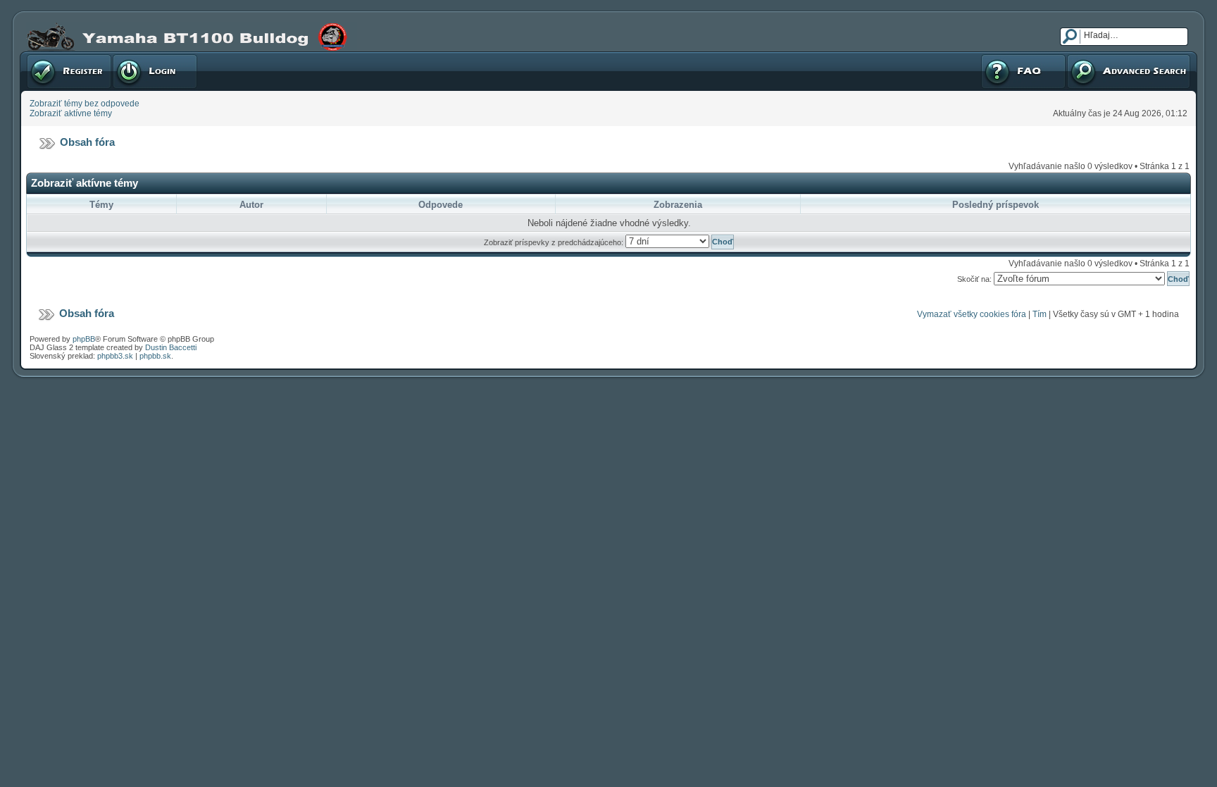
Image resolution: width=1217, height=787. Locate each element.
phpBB (84, 339)
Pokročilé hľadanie (1102, 56)
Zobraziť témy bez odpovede (84, 104)
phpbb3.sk (115, 356)
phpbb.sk (155, 356)
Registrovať (48, 56)
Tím (1039, 314)
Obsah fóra (87, 142)
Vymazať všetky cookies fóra (971, 314)
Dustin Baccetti (170, 347)
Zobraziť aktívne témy (71, 113)
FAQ (988, 56)
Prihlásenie (134, 56)
